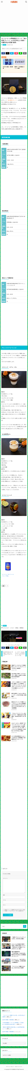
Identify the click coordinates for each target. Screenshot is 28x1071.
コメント (5, 878)
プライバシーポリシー (10, 1066)
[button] (3, 53)
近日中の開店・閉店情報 (8, 1019)
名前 (4, 895)
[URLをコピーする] (25, 53)
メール (4, 900)
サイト (4, 905)
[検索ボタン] (26, 2)
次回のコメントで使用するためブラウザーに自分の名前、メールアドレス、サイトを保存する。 (15, 910)
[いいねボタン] (3, 586)
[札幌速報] (14, 2)
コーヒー (12, 627)
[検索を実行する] (24, 926)
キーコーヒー (6, 627)
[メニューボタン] (2, 2)
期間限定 (21, 627)
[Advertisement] (14, 19)
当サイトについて (18, 1066)
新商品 (4, 44)
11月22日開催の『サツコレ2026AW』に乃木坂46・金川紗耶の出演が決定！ (12, 1023)
